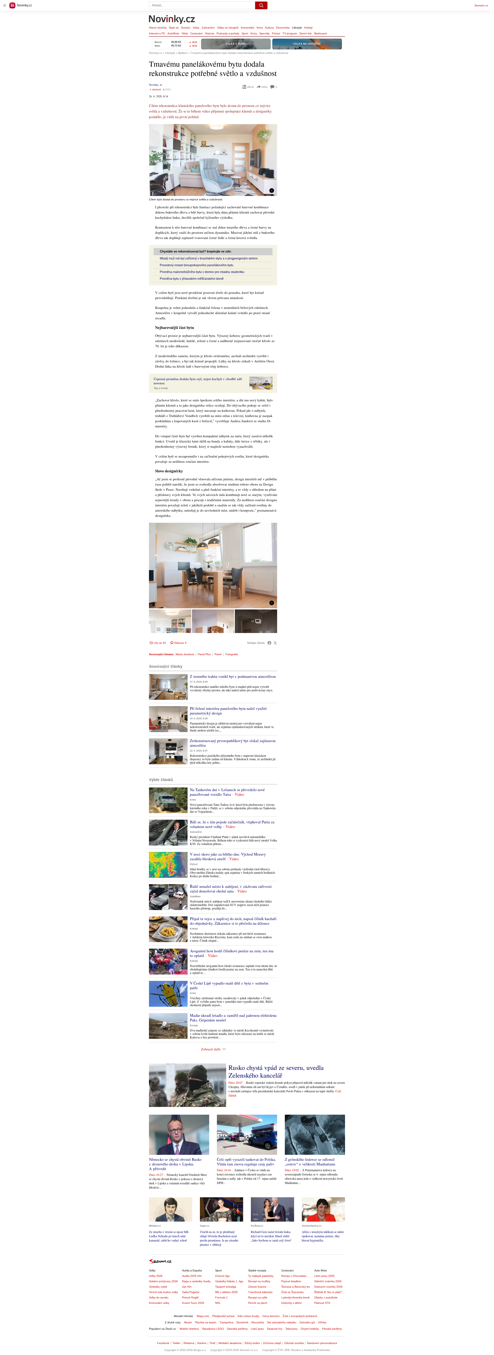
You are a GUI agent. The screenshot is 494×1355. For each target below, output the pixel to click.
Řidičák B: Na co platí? (328, 1292)
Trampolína (226, 1322)
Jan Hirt (186, 1286)
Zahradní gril (307, 1322)
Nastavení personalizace (322, 1343)
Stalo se (174, 27)
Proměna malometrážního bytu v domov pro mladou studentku (202, 272)
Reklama (189, 1343)
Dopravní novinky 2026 (328, 1286)
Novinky (153, 84)
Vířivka (322, 1322)
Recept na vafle (257, 1297)
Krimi (260, 27)
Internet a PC (157, 33)
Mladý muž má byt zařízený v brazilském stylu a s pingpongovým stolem (209, 258)
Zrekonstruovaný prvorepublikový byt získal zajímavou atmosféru (233, 743)
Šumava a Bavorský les (295, 1286)
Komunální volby (159, 1302)
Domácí (185, 27)
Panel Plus (204, 654)
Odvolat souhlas (294, 1343)
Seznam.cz (481, 5)
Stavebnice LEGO (213, 1328)
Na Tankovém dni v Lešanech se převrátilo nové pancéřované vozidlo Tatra (227, 792)
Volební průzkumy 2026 (163, 1281)
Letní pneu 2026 (324, 1275)
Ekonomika (283, 27)
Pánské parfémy (332, 1328)
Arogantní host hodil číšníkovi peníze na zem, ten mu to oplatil (231, 953)
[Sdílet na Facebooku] (269, 643)
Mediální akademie (230, 1343)
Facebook (163, 1343)
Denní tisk (305, 33)
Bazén (188, 1322)
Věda (185, 33)
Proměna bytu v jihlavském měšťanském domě (192, 278)
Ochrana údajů (272, 1343)
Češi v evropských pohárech (300, 1316)
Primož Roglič (190, 1297)
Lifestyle (297, 27)
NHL (218, 1302)
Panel (218, 654)
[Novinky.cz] (172, 20)
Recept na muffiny (259, 1281)
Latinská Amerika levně (295, 1297)
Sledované (320, 33)
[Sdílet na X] (275, 643)
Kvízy (253, 33)
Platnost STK (322, 1302)
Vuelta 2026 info (192, 1275)
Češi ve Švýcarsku (292, 1292)
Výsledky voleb (158, 1286)
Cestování (196, 33)
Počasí (276, 33)
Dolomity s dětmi (291, 1302)
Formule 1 (221, 1297)
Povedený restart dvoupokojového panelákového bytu (196, 265)
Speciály (264, 33)
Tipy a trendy (161, 388)
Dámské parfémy (237, 1328)
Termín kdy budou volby (163, 1292)
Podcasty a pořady (228, 33)
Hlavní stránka (158, 27)
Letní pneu (257, 1328)
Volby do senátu (158, 1297)
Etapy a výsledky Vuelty (196, 1281)
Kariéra (201, 1343)
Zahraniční (208, 27)
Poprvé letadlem (291, 1281)
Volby (196, 27)
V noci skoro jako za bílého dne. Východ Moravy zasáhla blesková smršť (228, 856)
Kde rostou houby (248, 1316)
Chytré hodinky (310, 1328)
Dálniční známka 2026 (328, 1281)
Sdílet (264, 87)
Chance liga (222, 1275)
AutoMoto (173, 33)
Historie (209, 33)
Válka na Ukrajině (228, 27)
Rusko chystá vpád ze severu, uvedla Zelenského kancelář (276, 1071)
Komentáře (247, 27)
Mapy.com (203, 1316)
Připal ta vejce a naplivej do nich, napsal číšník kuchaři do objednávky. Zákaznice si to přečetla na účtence (233, 921)
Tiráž (212, 1343)
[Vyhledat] (261, 5)
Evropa (194, 1025)
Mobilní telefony (189, 1328)
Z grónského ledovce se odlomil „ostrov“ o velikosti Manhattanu (310, 1162)
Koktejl (308, 27)
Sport (245, 33)
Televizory (291, 1328)
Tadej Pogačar (191, 1292)
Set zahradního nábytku (281, 1322)
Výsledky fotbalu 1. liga (229, 1281)
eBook (250, 87)
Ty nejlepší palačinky (260, 1275)
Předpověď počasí (223, 1316)
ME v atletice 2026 (226, 1292)
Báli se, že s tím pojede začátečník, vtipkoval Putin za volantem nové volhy (232, 824)
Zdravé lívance (257, 1286)
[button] (213, 160)
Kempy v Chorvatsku (294, 1275)
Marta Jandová (185, 654)
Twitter (176, 1343)
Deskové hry (274, 1328)
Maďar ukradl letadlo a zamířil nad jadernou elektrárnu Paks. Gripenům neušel (233, 1018)
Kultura (269, 27)
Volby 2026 (155, 1275)
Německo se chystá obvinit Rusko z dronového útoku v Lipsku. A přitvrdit (175, 1164)
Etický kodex (252, 1343)
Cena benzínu (271, 1316)
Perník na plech (257, 1302)
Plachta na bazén (205, 1322)
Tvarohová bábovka (260, 1292)
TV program (290, 33)
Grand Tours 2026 (193, 1302)
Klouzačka (257, 1322)
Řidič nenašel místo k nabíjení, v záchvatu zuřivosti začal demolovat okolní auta (231, 889)
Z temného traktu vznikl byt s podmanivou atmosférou (233, 676)
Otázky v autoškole (326, 1297)
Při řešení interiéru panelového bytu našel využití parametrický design (228, 711)
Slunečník (242, 1322)
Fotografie (231, 654)
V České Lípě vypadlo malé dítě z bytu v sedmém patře (229, 985)
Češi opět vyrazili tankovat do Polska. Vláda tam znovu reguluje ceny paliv (246, 1162)
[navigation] (5, 5)
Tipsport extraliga (225, 1286)
